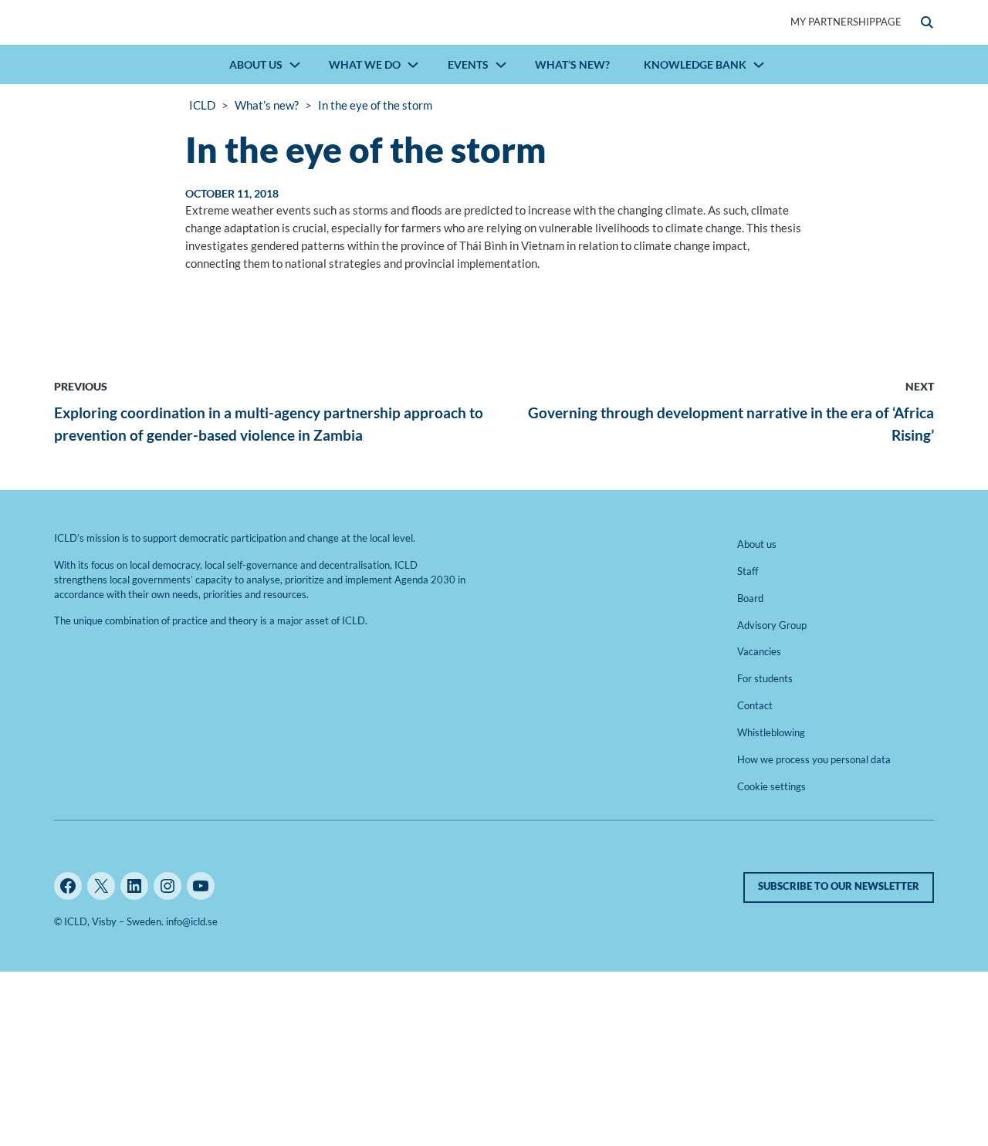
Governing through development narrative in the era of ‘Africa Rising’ (731, 424)
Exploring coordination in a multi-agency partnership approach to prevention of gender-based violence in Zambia (268, 424)
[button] (927, 22)
